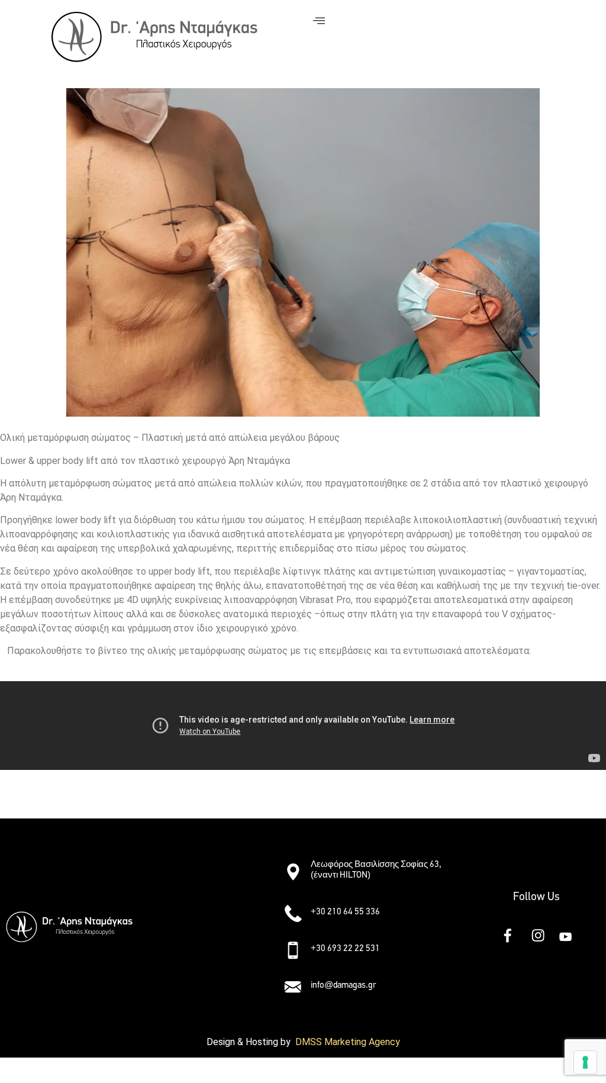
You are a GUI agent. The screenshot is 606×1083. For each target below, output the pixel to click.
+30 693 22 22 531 (345, 948)
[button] (208, 866)
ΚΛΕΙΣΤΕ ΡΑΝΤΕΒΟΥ (53, 797)
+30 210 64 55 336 (345, 911)
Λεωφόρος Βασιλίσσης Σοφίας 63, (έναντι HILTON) (376, 869)
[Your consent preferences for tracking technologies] (585, 1062)
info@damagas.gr (343, 985)
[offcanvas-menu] (319, 21)
